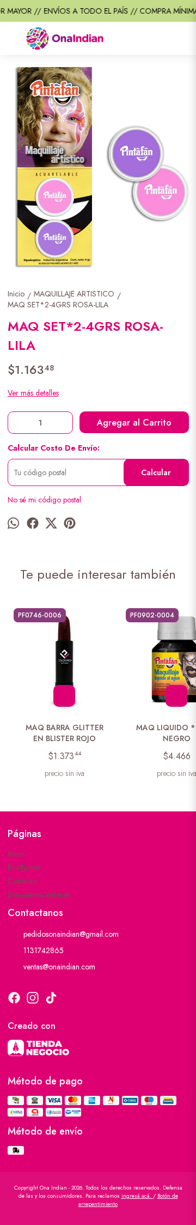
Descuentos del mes (39, 894)
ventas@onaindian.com (59, 966)
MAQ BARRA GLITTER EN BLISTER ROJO (64, 733)
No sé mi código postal (44, 499)
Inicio (16, 853)
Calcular (156, 472)
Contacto (22, 881)
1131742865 (43, 950)
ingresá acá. (137, 1196)
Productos (24, 867)
